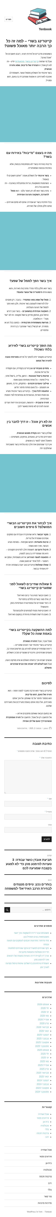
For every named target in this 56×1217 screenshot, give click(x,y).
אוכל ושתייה (43, 1114)
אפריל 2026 (43, 1019)
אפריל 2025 (43, 1065)
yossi (46, 728)
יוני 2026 (45, 1012)
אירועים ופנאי (22, 728)
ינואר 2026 (44, 1031)
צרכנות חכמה (43, 1133)
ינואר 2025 (44, 1076)
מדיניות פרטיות (45, 1203)
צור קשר (48, 1196)
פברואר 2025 (42, 1073)
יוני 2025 (45, 1057)
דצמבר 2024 (43, 1080)
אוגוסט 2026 (43, 1004)
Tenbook (45, 29)
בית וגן (46, 1122)
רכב (47, 1137)
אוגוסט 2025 (43, 1050)
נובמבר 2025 (43, 1038)
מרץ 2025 (44, 1069)
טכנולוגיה (45, 1125)
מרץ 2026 (44, 1023)
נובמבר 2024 (43, 1084)
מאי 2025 (44, 1061)
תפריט (8, 19)
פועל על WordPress (34, 1212)
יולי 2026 (45, 1008)
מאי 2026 (44, 1016)
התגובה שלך (45, 758)
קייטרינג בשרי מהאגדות (27, 61)
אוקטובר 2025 (42, 1042)
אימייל (48, 812)
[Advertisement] (28, 114)
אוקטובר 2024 (42, 1088)
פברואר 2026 (42, 1027)
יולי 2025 (45, 1054)
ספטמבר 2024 (42, 1092)
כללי (47, 1129)
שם (49, 799)
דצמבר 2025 (43, 1035)
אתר (50, 825)
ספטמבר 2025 (42, 1046)
